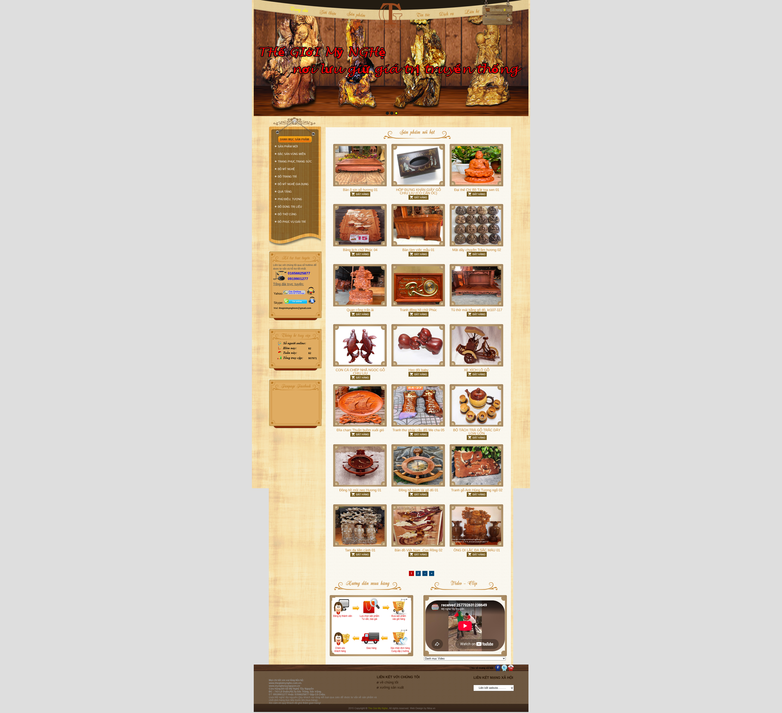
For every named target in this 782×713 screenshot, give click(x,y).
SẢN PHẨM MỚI (288, 146)
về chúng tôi (389, 682)
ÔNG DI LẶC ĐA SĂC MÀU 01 (477, 550)
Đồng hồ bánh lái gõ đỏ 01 (418, 490)
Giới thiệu (327, 12)
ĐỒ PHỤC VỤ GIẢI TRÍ (292, 221)
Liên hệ (469, 11)
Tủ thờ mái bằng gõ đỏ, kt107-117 (476, 310)
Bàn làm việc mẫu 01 (418, 250)
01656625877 (299, 273)
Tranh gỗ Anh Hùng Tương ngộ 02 (476, 490)
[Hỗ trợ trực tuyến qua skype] (312, 302)
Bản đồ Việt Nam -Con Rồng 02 (418, 550)
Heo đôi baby (418, 370)
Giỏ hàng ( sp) (500, 10)
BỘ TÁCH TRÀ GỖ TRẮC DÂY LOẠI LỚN (476, 431)
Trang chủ (299, 9)
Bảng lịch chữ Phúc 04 (360, 250)
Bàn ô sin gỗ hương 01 (360, 190)
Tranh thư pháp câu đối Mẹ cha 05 (418, 430)
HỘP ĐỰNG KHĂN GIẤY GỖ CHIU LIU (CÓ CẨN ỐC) (418, 191)
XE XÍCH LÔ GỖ (476, 370)
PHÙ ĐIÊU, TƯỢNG (290, 199)
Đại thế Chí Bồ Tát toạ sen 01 (476, 190)
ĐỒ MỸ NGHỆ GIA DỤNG (293, 184)
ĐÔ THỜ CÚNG (287, 214)
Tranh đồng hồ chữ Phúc (418, 310)
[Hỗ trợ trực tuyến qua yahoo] (294, 293)
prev (265, 57)
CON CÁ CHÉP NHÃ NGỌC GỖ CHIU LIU (360, 371)
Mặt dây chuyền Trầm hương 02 (476, 250)
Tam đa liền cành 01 (360, 550)
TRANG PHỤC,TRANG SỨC (295, 161)
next (517, 57)
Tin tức (423, 15)
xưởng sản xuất (392, 687)
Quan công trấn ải (360, 310)
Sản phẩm (356, 14)
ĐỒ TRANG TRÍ (287, 176)
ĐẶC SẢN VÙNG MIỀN (291, 154)
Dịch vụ (446, 14)
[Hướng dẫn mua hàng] (371, 656)
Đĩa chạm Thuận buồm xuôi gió (360, 430)
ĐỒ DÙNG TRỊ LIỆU (290, 206)
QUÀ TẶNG (285, 191)
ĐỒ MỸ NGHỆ (286, 169)
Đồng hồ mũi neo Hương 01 (360, 490)
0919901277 (298, 279)
